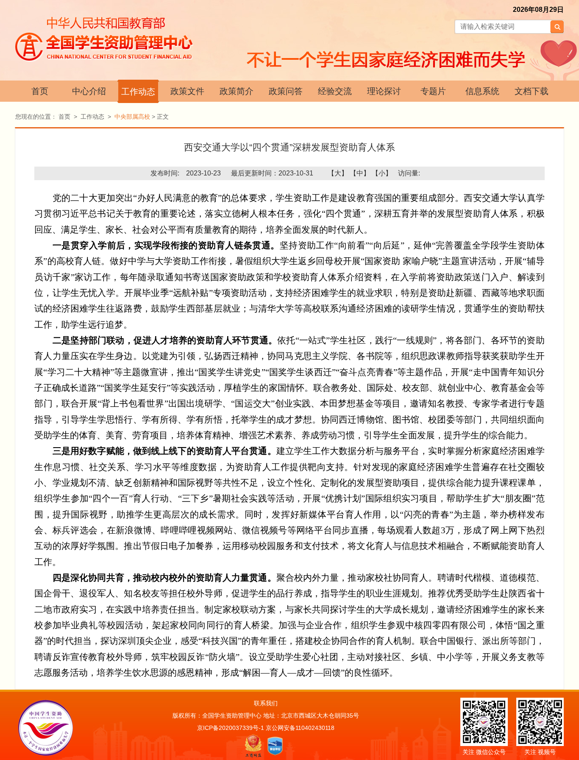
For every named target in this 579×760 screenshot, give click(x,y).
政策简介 (236, 91)
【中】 (360, 173)
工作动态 (138, 91)
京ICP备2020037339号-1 (230, 727)
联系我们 (266, 703)
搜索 (557, 26)
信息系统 (482, 91)
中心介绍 (89, 91)
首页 (39, 91)
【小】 (382, 173)
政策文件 (187, 91)
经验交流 (335, 91)
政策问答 (286, 91)
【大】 (338, 173)
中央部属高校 (132, 116)
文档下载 (531, 91)
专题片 (433, 91)
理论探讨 (384, 91)
